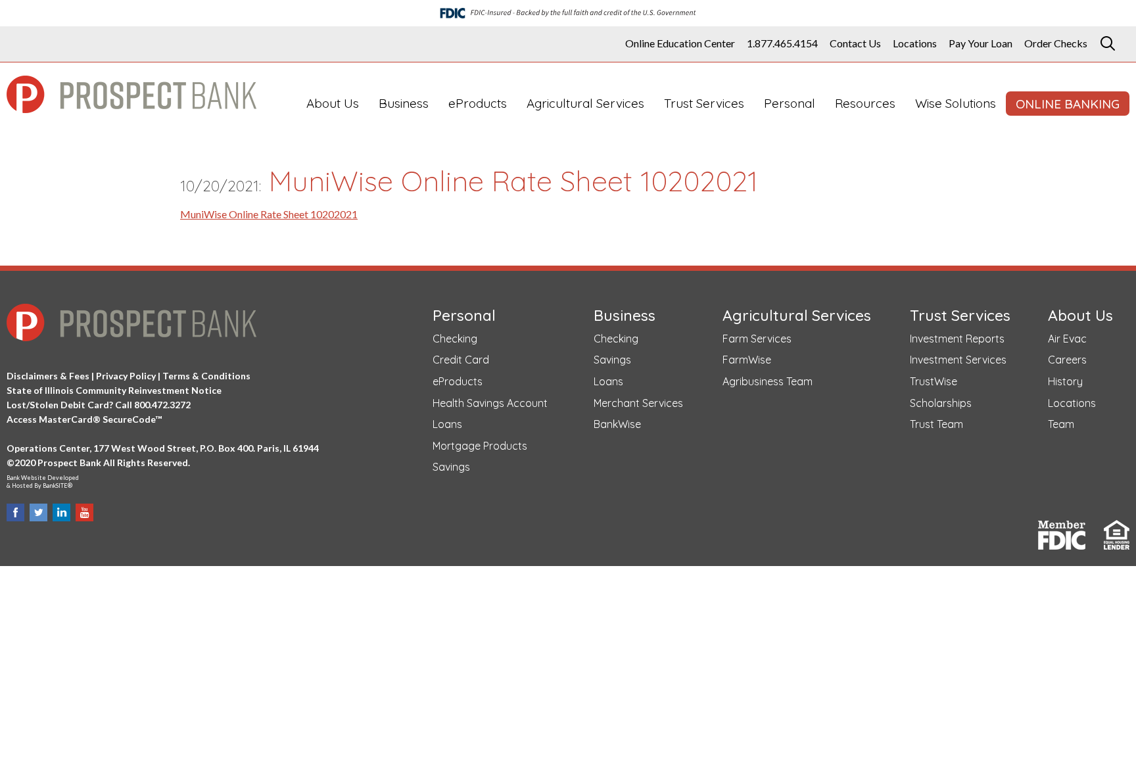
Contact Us (855, 43)
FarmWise (746, 359)
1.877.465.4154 (782, 43)
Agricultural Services (585, 103)
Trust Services (704, 103)
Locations (915, 43)
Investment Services (958, 359)
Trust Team (936, 424)
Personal (789, 103)
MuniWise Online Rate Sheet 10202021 (269, 214)
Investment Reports (957, 338)
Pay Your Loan (980, 43)
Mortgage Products (480, 445)
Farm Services (757, 338)
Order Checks (1055, 43)
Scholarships (941, 403)
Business (404, 103)
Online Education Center (680, 43)
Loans (447, 424)
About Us (332, 103)
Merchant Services (638, 403)
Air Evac (1067, 338)
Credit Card (461, 359)
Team (1061, 424)
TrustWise (933, 381)
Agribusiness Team (767, 381)
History (1065, 381)
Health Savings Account (490, 403)
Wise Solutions (955, 103)
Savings (451, 466)
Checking (455, 338)
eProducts (477, 103)
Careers (1067, 359)
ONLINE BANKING (1068, 104)
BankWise (617, 424)
